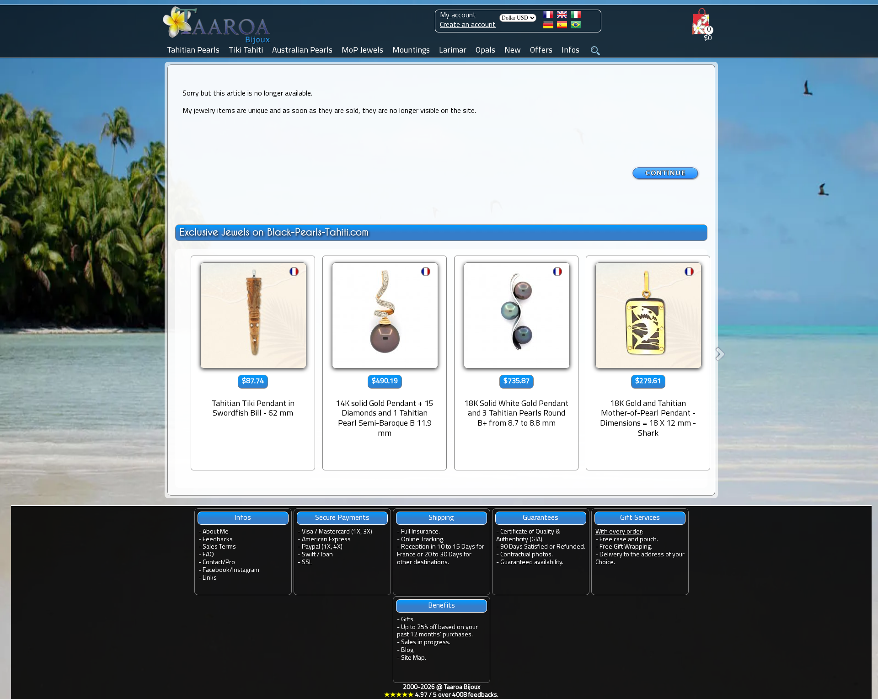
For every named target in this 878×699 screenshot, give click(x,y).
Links (210, 578)
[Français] (548, 16)
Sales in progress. (425, 642)
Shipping (441, 518)
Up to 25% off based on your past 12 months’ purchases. (437, 631)
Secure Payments (342, 518)
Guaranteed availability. (531, 562)
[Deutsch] (548, 26)
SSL (307, 562)
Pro (230, 562)
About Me (216, 531)
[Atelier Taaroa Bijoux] (217, 44)
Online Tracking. (422, 539)
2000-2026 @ (441, 691)
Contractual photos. (526, 554)
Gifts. (408, 619)
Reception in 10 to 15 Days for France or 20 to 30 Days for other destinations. (440, 555)
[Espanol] (562, 26)
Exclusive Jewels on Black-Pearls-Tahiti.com (274, 232)
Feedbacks (218, 539)
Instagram (245, 570)
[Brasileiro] (576, 26)
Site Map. (413, 658)
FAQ (208, 554)
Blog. (408, 650)
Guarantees (540, 518)
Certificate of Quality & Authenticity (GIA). (528, 535)
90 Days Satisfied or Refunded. (542, 547)
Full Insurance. (420, 531)
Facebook (216, 570)
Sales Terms (219, 547)
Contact (213, 562)
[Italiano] (576, 16)
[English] (562, 16)
